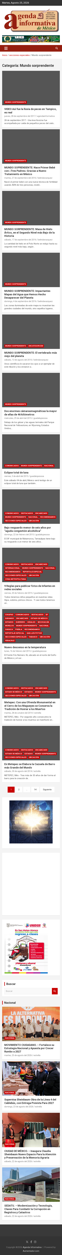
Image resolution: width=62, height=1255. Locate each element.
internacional (12, 568)
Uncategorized (35, 346)
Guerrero (20, 622)
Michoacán (43, 622)
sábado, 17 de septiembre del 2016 (20, 240)
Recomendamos (47, 517)
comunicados (12, 466)
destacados (27, 513)
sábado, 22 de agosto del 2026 (18, 1161)
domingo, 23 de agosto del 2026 (18, 1106)
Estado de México (39, 618)
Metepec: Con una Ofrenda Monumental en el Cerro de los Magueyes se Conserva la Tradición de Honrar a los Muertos (29, 706)
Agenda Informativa (32, 1247)
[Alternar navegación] (6, 48)
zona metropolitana (15, 579)
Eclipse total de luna (16, 472)
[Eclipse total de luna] (31, 451)
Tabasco (33, 637)
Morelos (9, 626)
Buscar (55, 991)
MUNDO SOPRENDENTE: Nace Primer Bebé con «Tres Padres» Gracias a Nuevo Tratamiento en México (29, 171)
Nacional (10, 1002)
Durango (9, 618)
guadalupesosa (40, 418)
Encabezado (41, 513)
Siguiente (47, 789)
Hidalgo (31, 622)
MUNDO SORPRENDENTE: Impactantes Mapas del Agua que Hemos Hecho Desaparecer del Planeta (27, 294)
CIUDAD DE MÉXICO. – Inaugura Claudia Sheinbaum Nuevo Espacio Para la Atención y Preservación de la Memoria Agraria (30, 1154)
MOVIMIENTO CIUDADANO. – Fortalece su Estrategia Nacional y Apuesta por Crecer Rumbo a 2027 (29, 1048)
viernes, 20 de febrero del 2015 (18, 593)
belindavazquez (45, 178)
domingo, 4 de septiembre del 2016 (20, 301)
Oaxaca (9, 629)
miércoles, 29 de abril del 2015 (18, 418)
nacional (49, 466)
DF (47, 615)
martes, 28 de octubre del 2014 (18, 713)
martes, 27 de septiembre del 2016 (20, 178)
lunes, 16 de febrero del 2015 (17, 651)
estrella (37, 713)
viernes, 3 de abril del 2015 (16, 476)
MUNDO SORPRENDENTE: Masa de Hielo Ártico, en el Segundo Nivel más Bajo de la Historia (29, 232)
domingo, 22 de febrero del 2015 (19, 534)
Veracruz (10, 641)
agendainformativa (46, 116)
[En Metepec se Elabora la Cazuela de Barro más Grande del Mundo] (31, 743)
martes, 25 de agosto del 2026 (18, 1055)
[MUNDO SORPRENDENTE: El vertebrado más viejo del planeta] (31, 331)
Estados (9, 622)
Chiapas (9, 615)
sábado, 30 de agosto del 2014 (18, 771)
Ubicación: (34, 521)
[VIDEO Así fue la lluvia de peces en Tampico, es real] (31, 88)
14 (35, 789)
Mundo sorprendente (15, 102)
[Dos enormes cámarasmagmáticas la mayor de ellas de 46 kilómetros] (31, 390)
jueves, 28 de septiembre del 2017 (19, 116)
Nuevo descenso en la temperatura (25, 647)
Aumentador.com (31, 1251)
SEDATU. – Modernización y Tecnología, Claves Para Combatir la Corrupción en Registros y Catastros (28, 1209)
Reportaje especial (32, 572)
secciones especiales (15, 521)
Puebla (18, 629)
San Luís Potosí (34, 633)
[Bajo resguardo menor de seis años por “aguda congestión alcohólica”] (31, 506)
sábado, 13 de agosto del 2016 (18, 360)
